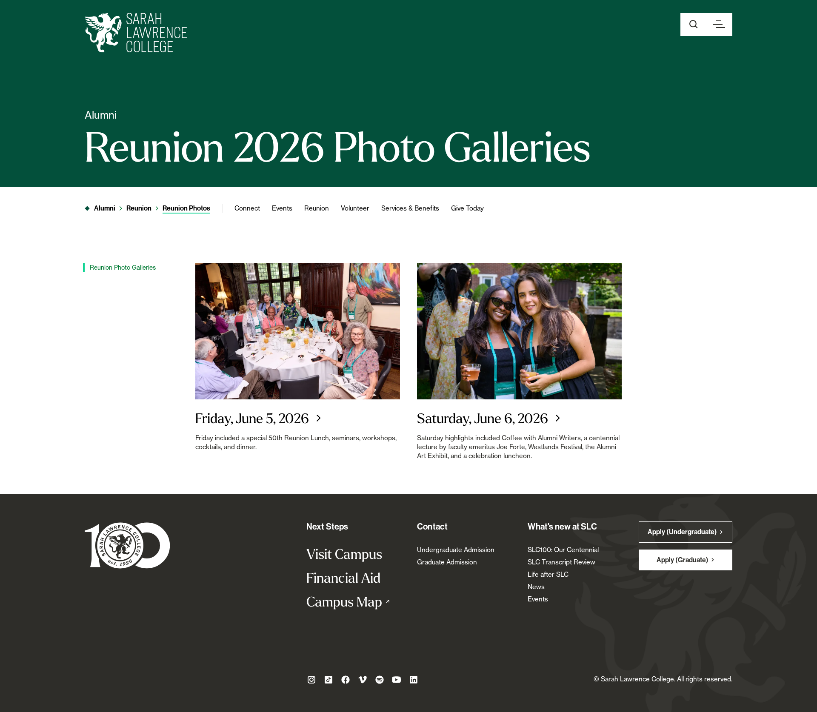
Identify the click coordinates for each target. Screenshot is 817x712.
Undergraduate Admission (455, 550)
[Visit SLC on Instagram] (311, 680)
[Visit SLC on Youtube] (396, 680)
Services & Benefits (410, 208)
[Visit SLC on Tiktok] (328, 680)
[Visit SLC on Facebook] (345, 680)
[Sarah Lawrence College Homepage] (127, 545)
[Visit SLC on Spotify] (379, 680)
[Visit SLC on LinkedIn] (413, 680)
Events (282, 208)
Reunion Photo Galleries (123, 267)
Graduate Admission (447, 562)
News (536, 587)
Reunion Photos (186, 208)
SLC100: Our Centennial (563, 550)
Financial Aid (343, 577)
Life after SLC (548, 574)
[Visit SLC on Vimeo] (362, 680)
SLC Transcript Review (561, 562)
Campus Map (353, 601)
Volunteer (355, 208)
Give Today (467, 208)
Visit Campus (344, 553)
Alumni (104, 208)
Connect (247, 208)
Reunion (138, 208)
